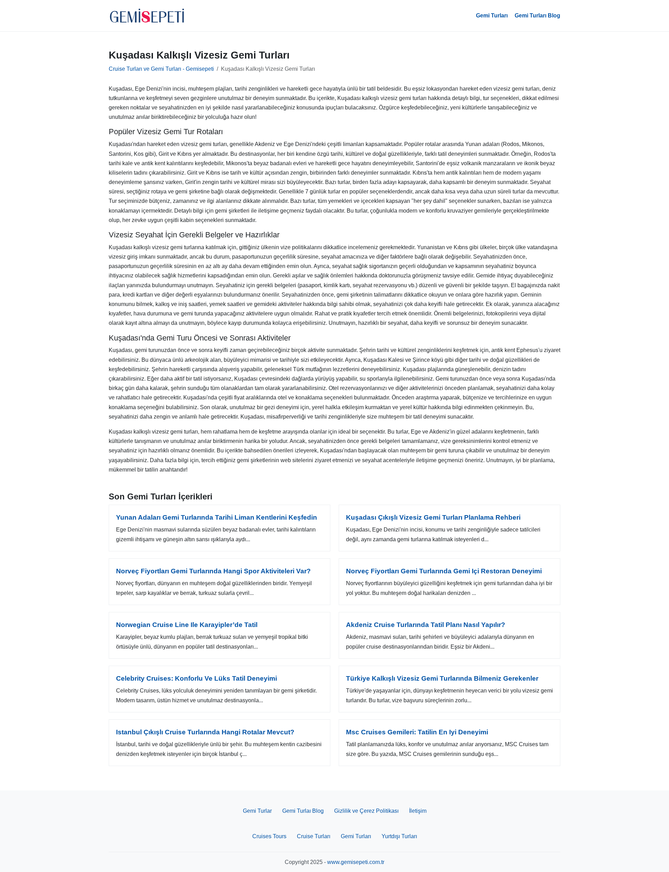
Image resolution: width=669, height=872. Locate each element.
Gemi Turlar (257, 811)
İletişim (417, 811)
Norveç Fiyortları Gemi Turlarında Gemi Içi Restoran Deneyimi (444, 571)
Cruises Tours (269, 836)
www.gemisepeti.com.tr (355, 862)
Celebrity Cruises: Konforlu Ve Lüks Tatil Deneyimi (196, 678)
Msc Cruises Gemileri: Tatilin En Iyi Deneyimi (417, 732)
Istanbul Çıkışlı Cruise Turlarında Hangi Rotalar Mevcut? (205, 732)
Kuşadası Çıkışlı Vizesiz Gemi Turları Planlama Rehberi (433, 517)
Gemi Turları (492, 15)
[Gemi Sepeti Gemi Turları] (147, 15)
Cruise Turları (313, 836)
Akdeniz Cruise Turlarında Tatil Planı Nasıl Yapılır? (425, 624)
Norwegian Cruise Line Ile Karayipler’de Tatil (186, 624)
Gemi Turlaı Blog (303, 811)
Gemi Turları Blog (537, 15)
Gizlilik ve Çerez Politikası (366, 811)
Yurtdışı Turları (399, 836)
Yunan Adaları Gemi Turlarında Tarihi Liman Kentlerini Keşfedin (216, 517)
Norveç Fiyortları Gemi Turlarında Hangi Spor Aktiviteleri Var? (213, 571)
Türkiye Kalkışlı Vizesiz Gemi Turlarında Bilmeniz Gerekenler (442, 678)
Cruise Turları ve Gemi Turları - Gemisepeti (161, 69)
